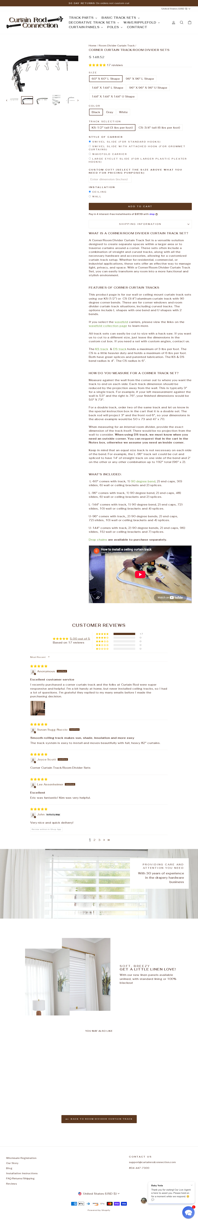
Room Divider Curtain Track (117, 45)
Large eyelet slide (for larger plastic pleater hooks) (138, 160)
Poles (113, 27)
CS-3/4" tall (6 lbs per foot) (159, 127)
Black (96, 112)
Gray (109, 112)
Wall (97, 196)
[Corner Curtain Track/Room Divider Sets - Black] (23, 1089)
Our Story (12, 1163)
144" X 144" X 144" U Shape (113, 96)
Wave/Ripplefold (140, 22)
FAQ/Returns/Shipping (20, 1178)
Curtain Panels (84, 27)
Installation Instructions (22, 1173)
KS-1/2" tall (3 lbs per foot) (112, 127)
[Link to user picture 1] (37, 708)
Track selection (105, 121)
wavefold (121, 322)
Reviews (11, 1183)
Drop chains (98, 539)
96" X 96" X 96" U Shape (148, 87)
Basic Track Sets (119, 18)
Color (95, 105)
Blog (9, 1168)
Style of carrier (106, 136)
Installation (102, 187)
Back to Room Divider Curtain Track (101, 1119)
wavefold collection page (108, 326)
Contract (137, 27)
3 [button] (99, 840)
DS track (119, 349)
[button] (98, 65)
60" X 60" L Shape (106, 78)
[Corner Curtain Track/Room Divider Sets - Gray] (28, 1089)
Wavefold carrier (109, 154)
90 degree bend (143, 481)
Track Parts (82, 18)
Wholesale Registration (21, 1158)
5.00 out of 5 (80, 638)
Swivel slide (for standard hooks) (126, 141)
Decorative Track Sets (93, 22)
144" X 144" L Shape (107, 87)
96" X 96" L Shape (140, 78)
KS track (101, 349)
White (123, 112)
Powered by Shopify (99, 1210)
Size (93, 72)
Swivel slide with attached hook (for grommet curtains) (137, 148)
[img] (38, 666)
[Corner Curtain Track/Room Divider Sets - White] (32, 1089)
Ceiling (99, 191)
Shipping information (140, 223)
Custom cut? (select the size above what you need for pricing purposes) (136, 171)
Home (93, 45)
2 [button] (95, 840)
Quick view (28, 1065)
